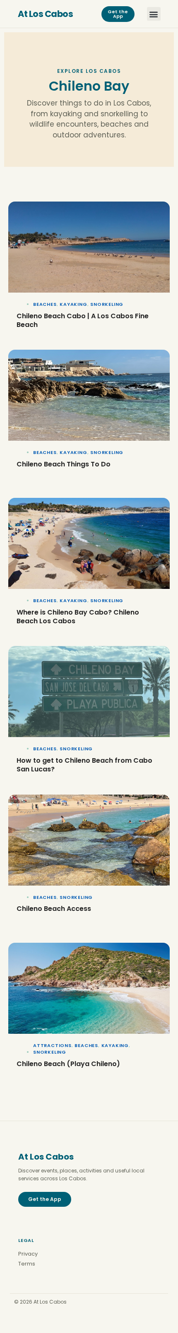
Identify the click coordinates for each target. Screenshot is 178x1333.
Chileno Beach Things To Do (64, 464)
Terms (26, 1264)
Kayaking (73, 304)
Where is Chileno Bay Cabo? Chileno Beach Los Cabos (78, 617)
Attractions (52, 1045)
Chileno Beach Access (54, 908)
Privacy (28, 1254)
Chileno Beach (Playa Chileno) (68, 1064)
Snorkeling (106, 304)
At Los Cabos (45, 14)
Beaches (45, 304)
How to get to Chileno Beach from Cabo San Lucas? (84, 765)
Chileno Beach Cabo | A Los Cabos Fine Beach (83, 320)
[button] (154, 14)
